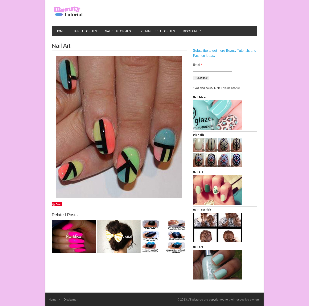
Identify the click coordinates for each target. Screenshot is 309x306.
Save (58, 204)
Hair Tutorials (85, 31)
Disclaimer (192, 31)
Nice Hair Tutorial (74, 236)
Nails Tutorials (118, 31)
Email (197, 64)
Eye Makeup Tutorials (157, 31)
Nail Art (198, 172)
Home (60, 31)
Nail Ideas (199, 97)
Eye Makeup (164, 236)
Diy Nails (119, 236)
